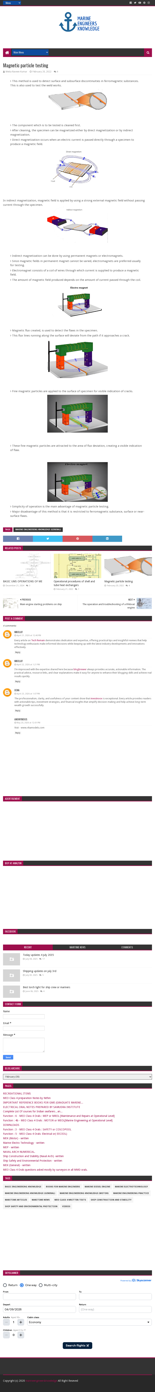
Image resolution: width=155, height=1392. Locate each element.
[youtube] (140, 3)
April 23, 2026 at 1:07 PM (28, 694)
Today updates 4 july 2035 (38, 954)
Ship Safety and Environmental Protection (31, 1206)
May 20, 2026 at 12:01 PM (28, 722)
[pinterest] (144, 3)
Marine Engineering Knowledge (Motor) (84, 1193)
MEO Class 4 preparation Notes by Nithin (27, 1098)
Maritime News (41, 1200)
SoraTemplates (24, 1387)
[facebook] (131, 3)
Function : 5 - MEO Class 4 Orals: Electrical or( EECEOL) (35, 1133)
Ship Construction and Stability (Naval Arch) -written (33, 1156)
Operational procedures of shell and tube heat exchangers (74, 583)
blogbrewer (80, 669)
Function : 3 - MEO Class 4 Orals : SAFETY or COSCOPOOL (37, 1129)
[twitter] (135, 3)
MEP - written (11, 1147)
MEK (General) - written (16, 1165)
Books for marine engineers (63, 1186)
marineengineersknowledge (41, 1380)
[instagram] (148, 3)
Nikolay (18, 632)
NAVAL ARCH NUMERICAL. (19, 1151)
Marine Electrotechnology (131, 1186)
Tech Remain (38, 640)
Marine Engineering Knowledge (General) (38, 530)
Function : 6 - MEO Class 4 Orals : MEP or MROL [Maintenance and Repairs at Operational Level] (59, 1115)
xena (16, 690)
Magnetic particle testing (118, 581)
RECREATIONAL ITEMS (17, 1093)
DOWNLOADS (11, 1124)
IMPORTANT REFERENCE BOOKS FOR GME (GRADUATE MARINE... (43, 1102)
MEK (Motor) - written (16, 1138)
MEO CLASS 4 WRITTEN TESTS (70, 1200)
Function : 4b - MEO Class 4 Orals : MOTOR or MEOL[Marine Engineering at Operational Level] (57, 1120)
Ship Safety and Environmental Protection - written (32, 1160)
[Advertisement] (77, 36)
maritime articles (16, 1200)
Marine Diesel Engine (97, 1186)
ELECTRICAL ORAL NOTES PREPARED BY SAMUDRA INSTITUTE (41, 1107)
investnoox (96, 698)
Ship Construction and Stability (111, 1200)
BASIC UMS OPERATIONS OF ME (22, 581)
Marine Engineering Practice (131, 1193)
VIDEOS (66, 1206)
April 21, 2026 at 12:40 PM (29, 635)
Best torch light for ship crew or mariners (46, 987)
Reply (17, 652)
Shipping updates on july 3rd (39, 971)
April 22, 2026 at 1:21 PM (28, 664)
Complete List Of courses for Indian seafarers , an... (33, 1111)
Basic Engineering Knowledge (23, 1186)
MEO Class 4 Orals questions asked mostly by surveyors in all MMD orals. (45, 1169)
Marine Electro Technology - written (23, 1142)
